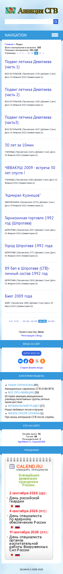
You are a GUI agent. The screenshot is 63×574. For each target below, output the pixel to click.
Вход (39, 335)
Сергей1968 (38, 441)
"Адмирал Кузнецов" (23, 195)
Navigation (16, 35)
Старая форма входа (31, 367)
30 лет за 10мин (19, 145)
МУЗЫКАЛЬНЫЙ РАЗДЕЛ (24, 405)
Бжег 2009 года (18, 296)
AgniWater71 (24, 441)
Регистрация (28, 335)
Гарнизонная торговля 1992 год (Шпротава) (29, 220)
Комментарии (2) (30, 233)
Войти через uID (32, 353)
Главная (9, 44)
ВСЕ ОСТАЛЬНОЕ (13, 74)
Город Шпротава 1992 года (28, 245)
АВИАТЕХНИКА (12, 202)
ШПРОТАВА (10, 230)
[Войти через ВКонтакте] (20, 361)
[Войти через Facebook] (25, 361)
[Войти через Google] (37, 361)
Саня (52, 74)
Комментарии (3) (25, 306)
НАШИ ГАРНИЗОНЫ (20, 385)
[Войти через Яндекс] (31, 361)
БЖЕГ (7, 303)
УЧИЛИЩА (10, 152)
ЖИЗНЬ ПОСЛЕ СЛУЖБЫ (24, 413)
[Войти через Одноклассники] (42, 361)
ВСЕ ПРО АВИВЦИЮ (21, 392)
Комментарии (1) (35, 77)
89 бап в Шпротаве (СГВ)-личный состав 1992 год (27, 271)
